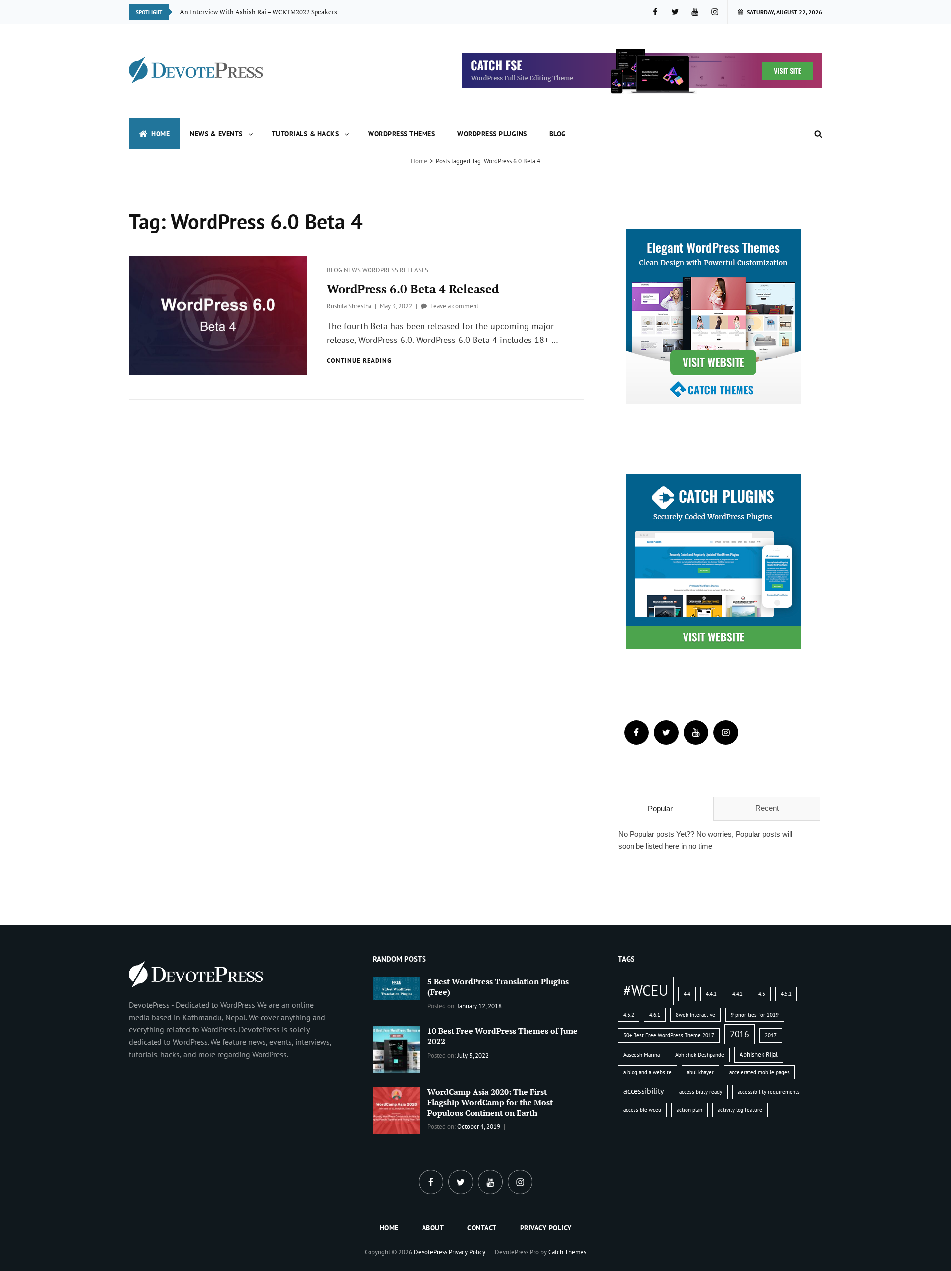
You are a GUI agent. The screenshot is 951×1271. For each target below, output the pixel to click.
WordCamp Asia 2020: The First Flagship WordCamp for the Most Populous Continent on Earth (490, 1102)
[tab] (660, 809)
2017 (771, 1035)
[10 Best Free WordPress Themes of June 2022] (396, 1048)
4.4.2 (737, 993)
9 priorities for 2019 (755, 1014)
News (353, 270)
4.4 (687, 993)
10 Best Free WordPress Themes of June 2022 (502, 1036)
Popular (660, 808)
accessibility (643, 1091)
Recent (767, 808)
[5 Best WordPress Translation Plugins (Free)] (396, 987)
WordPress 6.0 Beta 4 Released (413, 288)
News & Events (216, 133)
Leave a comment (454, 306)
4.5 (761, 993)
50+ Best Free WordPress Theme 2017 (668, 1035)
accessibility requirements (769, 1091)
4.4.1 (711, 993)
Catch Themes (567, 1252)
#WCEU (645, 990)
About (433, 1227)
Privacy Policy (546, 1227)
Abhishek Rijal (759, 1054)
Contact (482, 1227)
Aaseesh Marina (641, 1054)
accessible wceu (642, 1109)
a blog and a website (647, 1072)
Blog (557, 133)
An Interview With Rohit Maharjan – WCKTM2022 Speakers (265, 11)
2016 (739, 1034)
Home (160, 133)
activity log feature (740, 1109)
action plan (689, 1109)
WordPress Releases (395, 270)
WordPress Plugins (492, 133)
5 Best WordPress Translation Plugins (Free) (498, 986)
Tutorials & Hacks (305, 133)
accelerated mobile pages (759, 1072)
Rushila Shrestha (349, 306)
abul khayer (700, 1072)
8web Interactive (695, 1014)
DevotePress (430, 1252)
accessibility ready (700, 1091)
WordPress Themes (401, 133)
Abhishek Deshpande (699, 1054)
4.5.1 (786, 993)
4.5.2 (628, 1014)
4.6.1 (654, 1014)
